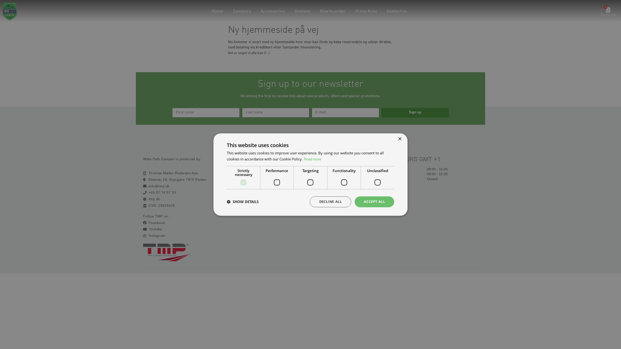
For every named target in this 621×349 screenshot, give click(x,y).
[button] (243, 201)
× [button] (399, 139)
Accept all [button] (374, 201)
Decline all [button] (330, 201)
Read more (312, 159)
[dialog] (310, 174)
